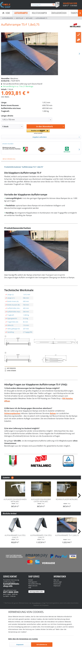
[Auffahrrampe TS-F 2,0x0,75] (67, 525)
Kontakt (30, 580)
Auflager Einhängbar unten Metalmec (41, 500)
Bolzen (53, 413)
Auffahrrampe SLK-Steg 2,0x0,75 (15, 536)
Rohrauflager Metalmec (67, 499)
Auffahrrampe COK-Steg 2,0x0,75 (41, 536)
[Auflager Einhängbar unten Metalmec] (41, 489)
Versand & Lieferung (34, 584)
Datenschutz (57, 584)
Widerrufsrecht (32, 586)
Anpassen (19, 644)
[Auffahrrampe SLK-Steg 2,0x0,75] (15, 525)
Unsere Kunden (7, 144)
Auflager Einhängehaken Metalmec (15, 500)
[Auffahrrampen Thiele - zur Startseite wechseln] (5, 5)
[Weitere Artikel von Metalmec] (75, 26)
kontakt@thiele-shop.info (11, 584)
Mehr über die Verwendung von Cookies (23, 639)
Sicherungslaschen (12, 413)
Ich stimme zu (42, 644)
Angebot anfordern (40, 137)
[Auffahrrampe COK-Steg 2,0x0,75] (41, 525)
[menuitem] (43, 4)
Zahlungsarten (32, 582)
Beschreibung (9, 159)
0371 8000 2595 (10, 592)
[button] (38, 131)
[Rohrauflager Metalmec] (67, 489)
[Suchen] (54, 4)
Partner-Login (58, 582)
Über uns (56, 580)
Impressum (57, 586)
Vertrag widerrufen (36, 592)
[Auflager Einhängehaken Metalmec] (15, 489)
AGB (29, 588)
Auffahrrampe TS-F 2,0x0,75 (67, 535)
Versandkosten (36, 603)
